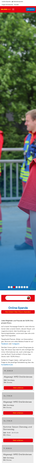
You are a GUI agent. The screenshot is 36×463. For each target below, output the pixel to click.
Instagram (15, 344)
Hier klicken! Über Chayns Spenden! (18, 312)
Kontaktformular (7, 365)
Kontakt (16, 4)
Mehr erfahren (18, 388)
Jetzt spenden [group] (30, 9)
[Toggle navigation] (13, 9)
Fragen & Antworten (7, 4)
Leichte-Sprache (6, 1)
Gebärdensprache (18, 1)
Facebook (4, 344)
